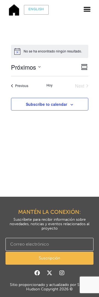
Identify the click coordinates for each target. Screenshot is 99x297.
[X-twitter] (49, 272)
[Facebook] (37, 272)
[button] (87, 9)
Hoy (49, 85)
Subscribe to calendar (46, 104)
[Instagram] (61, 272)
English (36, 9)
